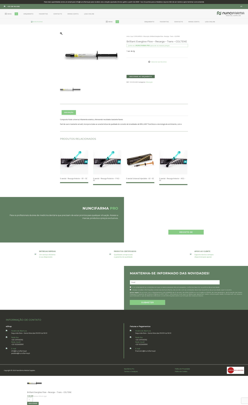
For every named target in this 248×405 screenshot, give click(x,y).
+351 (13, 6)
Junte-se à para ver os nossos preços (149, 45)
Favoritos (43, 14)
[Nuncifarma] (37, 22)
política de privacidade (211, 287)
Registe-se (186, 232)
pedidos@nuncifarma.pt (20, 353)
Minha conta (73, 14)
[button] (8, 14)
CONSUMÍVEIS (138, 36)
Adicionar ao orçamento (140, 76)
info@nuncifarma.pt (19, 351)
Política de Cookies (181, 371)
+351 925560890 (17, 344)
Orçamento (28, 14)
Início (128, 36)
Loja (132, 36)
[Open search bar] (16, 13)
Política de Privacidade (182, 369)
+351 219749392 (17, 340)
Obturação (146, 36)
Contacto (57, 14)
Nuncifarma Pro (129, 369)
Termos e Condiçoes (131, 371)
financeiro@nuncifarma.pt (145, 351)
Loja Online (89, 14)
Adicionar (32, 403)
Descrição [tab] (68, 112)
